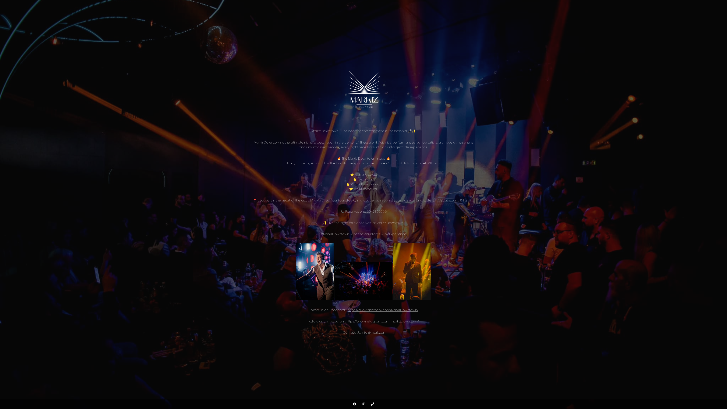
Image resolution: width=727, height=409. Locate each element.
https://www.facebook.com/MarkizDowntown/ (383, 310)
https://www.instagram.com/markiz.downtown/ (382, 321)
